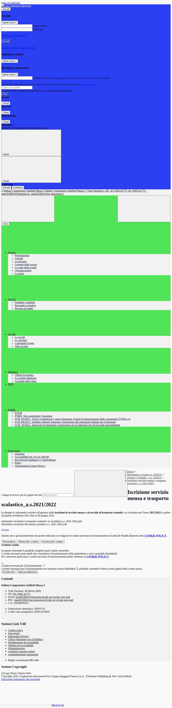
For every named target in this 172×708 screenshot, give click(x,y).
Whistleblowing (16, 648)
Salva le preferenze (27, 572)
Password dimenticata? (13, 35)
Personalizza (9, 541)
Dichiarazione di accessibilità (23, 642)
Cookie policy (15, 630)
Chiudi (6, 103)
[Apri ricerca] (144, 208)
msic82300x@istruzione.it (43, 597)
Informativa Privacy (18, 636)
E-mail (36, 77)
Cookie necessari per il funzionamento (21, 565)
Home (130, 471)
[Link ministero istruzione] (16, 5)
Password (38, 29)
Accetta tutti (52, 541)
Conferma (18, 187)
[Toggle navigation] (27, 208)
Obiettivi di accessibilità (20, 645)
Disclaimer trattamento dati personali (20, 679)
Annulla (6, 187)
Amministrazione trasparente (23, 654)
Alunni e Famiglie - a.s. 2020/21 (144, 477)
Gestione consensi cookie (21, 651)
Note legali (14, 633)
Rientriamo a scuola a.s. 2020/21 (144, 474)
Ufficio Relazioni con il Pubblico (25, 639)
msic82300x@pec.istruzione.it (43, 600)
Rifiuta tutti (29, 541)
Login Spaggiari (87, 84)
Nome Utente (40, 25)
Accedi (6, 9)
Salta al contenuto (10, 2)
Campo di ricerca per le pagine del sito (21, 495)
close (5, 224)
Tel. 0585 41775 (21, 594)
